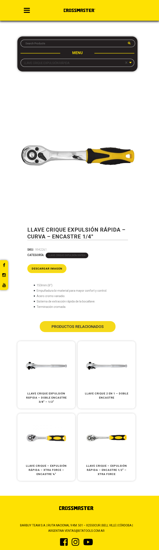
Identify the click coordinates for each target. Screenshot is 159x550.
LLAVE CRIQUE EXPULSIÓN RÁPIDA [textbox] (76, 62)
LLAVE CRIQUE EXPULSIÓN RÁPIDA (67, 255)
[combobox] (77, 63)
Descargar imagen (47, 268)
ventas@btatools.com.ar (85, 530)
